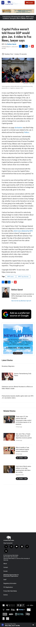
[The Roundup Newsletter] (18, 339)
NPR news (10, 276)
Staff (4, 579)
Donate (30, 2)
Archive (5, 595)
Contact (5, 567)
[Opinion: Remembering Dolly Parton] (7, 376)
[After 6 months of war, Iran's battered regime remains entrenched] (9, 450)
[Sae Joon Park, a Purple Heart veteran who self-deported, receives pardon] (9, 437)
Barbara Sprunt (11, 44)
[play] (3, 625)
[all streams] (33, 625)
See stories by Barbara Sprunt (21, 301)
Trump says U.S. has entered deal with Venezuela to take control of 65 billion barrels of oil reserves (23, 420)
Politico (26, 132)
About (5, 563)
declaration (18, 128)
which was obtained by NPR (23, 231)
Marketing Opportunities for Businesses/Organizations (11, 575)
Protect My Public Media (10, 591)
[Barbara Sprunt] (6, 292)
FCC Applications (8, 587)
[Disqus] (18, 508)
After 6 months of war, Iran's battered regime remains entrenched (22, 449)
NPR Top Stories (23, 276)
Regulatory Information (9, 583)
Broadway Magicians (8, 366)
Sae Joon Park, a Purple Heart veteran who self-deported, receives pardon (24, 436)
